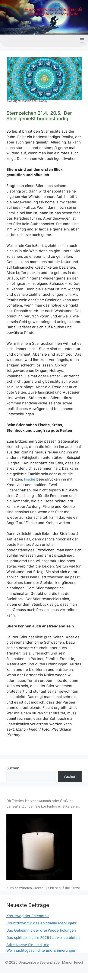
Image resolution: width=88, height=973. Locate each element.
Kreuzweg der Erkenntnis (27, 916)
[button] (82, 41)
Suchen (12, 768)
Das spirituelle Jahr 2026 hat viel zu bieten (43, 937)
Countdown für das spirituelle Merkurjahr (41, 923)
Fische (29, 479)
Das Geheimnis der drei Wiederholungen (41, 930)
